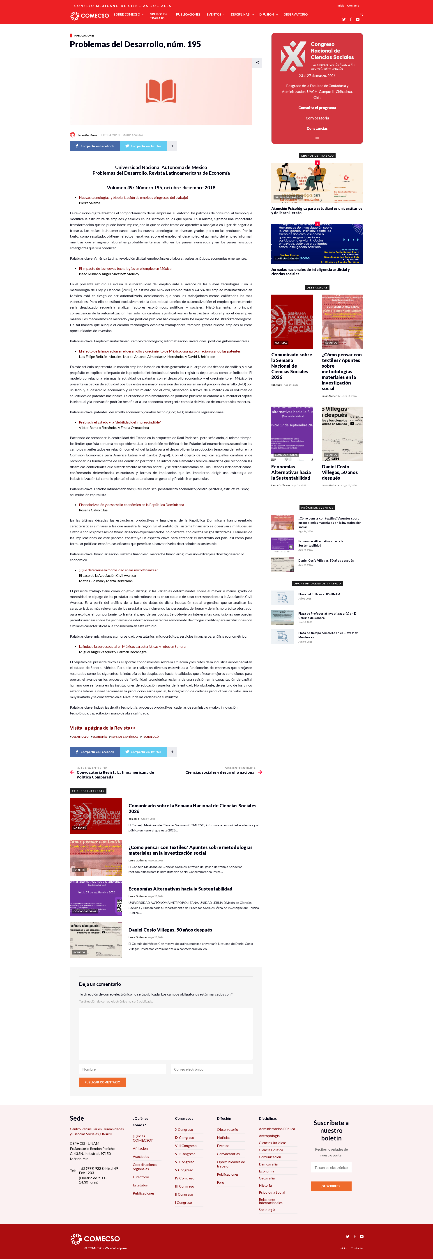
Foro (220, 1182)
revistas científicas (124, 736)
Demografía (268, 1164)
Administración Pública (277, 1128)
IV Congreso (184, 1178)
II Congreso (184, 1194)
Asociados (141, 1156)
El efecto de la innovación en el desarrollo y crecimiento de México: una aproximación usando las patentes (160, 351)
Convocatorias (228, 1153)
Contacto (353, 5)
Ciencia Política (271, 1150)
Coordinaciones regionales (145, 1166)
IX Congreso (184, 1137)
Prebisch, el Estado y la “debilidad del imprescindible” (120, 422)
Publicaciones (84, 35)
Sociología (267, 1209)
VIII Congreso (186, 1145)
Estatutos (140, 1185)
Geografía (267, 1178)
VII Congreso (185, 1153)
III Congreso (184, 1186)
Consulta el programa (317, 107)
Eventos (223, 1145)
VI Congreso (184, 1162)
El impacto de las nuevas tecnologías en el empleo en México (125, 268)
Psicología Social (272, 1192)
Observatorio (227, 1129)
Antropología (269, 1135)
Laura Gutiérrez (87, 135)
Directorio (141, 1177)
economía (100, 736)
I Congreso (183, 1202)
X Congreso (184, 1129)
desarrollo (80, 736)
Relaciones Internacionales (271, 1201)
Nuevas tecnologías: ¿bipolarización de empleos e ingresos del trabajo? (134, 197)
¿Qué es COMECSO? (143, 1138)
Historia (265, 1185)
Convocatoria (317, 118)
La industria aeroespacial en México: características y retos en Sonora (132, 646)
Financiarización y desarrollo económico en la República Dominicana (131, 504)
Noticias (223, 1137)
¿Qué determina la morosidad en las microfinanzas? (118, 570)
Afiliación (140, 1148)
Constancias (317, 128)
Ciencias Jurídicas (272, 1142)
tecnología (150, 736)
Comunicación (270, 1157)
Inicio (340, 5)
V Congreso (184, 1170)
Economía (266, 1171)
